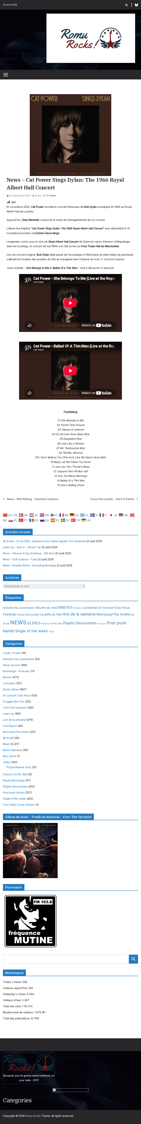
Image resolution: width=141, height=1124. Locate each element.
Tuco (51, 631)
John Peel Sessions (15, 707)
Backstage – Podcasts (16, 671)
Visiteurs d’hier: (12, 1000)
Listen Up (8, 713)
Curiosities (90, 607)
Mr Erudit (8, 737)
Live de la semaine (14, 719)
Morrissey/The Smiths (113, 614)
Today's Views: (12, 982)
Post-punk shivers (14, 792)
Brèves (7, 677)
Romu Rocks (33, 1115)
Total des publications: (17, 1018)
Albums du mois (46, 607)
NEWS (18, 622)
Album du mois (11, 665)
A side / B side (11, 653)
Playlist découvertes (15, 786)
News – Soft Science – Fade (20, 559)
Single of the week (31, 631)
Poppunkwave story (19, 767)
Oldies (7, 762)
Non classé (9, 756)
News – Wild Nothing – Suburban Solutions (32, 499)
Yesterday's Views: (15, 994)
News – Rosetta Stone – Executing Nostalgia (29, 565)
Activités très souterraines (18, 607)
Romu (38, 195)
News (6, 744)
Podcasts (101, 624)
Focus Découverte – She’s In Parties (112, 499)
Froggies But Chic (13, 701)
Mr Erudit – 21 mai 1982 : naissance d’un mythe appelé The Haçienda (44, 541)
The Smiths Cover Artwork (19, 804)
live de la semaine (79, 614)
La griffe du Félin (51, 614)
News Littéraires (12, 750)
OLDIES (33, 623)
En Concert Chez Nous (114, 607)
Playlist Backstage (14, 780)
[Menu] (5, 74)
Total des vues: (12, 1006)
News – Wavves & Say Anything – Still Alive (29, 553)
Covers (77, 608)
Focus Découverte (28, 614)
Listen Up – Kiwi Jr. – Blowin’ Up (22, 547)
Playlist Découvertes (79, 623)
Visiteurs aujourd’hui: (16, 988)
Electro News (11, 689)
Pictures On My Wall (51, 623)
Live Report (10, 725)
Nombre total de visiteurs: (19, 1012)
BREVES (65, 607)
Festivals (10, 614)
